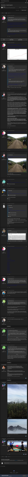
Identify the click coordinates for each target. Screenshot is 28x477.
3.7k (4, 185)
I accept (25, 475)
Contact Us (17, 472)
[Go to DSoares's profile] (3, 191)
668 (4, 388)
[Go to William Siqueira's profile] (3, 292)
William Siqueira (3, 290)
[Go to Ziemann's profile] (3, 181)
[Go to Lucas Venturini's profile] (3, 367)
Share (20, 7)
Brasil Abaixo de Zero (5, 0)
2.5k (4, 370)
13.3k (4, 323)
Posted (10, 15)
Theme (14, 472)
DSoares (4, 188)
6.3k (4, 194)
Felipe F (4, 228)
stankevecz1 (4, 382)
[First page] (1, 456)
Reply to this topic (24, 10)
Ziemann (4, 179)
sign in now (16, 460)
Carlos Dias (4, 15)
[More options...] (26, 15)
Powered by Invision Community (14, 473)
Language (11, 472)
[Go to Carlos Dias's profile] (3, 18)
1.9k (4, 98)
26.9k (4, 21)
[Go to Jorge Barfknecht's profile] (3, 330)
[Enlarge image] (17, 54)
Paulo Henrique (4, 317)
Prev (2, 456)
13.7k (4, 234)
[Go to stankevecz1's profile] (3, 384)
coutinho (15, 330)
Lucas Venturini (4, 364)
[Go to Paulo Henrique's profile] (3, 66)
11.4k (4, 296)
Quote (9, 36)
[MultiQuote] (7, 36)
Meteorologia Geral (13, 7)
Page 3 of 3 (9, 456)
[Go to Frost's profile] (3, 94)
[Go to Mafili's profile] (2, 7)
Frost (4, 92)
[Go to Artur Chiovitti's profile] (3, 301)
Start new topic (17, 10)
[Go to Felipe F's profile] (3, 231)
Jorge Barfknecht (4, 328)
